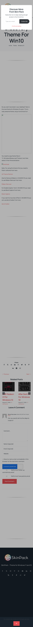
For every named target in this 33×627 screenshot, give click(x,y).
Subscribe (24, 21)
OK (16, 623)
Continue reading (16, 26)
